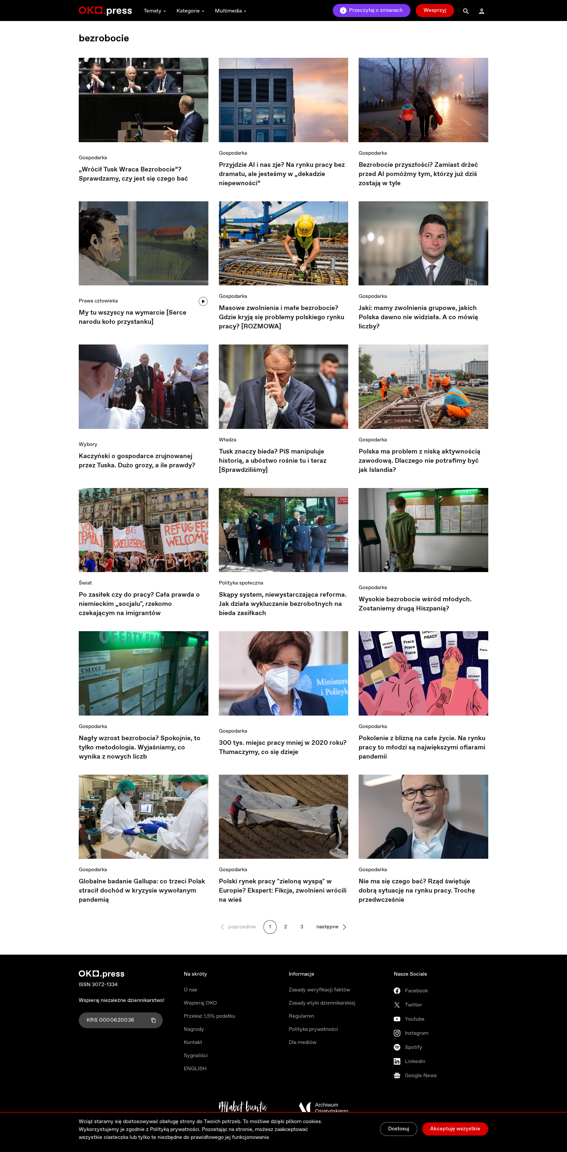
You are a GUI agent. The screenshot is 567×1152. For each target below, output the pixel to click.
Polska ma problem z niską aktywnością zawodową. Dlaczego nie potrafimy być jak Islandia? (419, 461)
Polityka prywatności (313, 1029)
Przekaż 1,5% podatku (209, 1016)
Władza (227, 439)
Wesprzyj (435, 10)
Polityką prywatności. (175, 1129)
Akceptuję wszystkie (455, 1128)
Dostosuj (398, 1128)
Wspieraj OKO (200, 1003)
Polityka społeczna (241, 583)
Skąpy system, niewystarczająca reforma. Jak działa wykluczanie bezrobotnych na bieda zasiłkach (282, 604)
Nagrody (194, 1029)
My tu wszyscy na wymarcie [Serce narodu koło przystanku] (132, 317)
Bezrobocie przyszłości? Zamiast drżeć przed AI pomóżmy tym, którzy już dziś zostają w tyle (418, 174)
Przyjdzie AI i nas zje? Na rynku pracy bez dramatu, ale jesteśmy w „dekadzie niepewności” (282, 174)
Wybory (88, 444)
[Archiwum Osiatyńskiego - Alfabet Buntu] (243, 1108)
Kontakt (193, 1042)
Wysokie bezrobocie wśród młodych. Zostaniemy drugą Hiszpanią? (415, 604)
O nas (190, 989)
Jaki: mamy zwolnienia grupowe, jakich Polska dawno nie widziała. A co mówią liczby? (418, 317)
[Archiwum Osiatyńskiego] (323, 1108)
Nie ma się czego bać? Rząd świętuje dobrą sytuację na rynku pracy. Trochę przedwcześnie (417, 890)
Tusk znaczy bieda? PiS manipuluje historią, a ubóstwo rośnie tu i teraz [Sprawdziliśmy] (272, 461)
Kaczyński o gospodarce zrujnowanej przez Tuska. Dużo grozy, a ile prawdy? (137, 461)
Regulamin (301, 1016)
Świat (85, 583)
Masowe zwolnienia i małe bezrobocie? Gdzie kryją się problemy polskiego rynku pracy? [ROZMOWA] (281, 317)
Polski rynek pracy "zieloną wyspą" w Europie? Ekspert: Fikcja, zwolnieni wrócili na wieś (282, 890)
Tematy (152, 11)
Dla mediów (302, 1042)
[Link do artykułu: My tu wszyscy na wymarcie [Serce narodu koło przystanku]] (143, 245)
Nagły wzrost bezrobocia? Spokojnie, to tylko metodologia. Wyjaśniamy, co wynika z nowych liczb (139, 747)
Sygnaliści (196, 1055)
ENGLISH (195, 1068)
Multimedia (228, 11)
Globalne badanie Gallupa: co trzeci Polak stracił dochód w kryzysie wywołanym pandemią (142, 890)
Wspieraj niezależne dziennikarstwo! (121, 1000)
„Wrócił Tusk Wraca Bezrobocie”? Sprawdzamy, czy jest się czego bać (133, 174)
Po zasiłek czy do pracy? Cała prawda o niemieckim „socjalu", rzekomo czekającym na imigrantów (139, 604)
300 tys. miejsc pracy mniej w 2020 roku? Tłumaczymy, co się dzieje (282, 748)
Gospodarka (93, 157)
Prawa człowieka (98, 301)
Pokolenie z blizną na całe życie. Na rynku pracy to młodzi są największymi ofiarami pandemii (422, 747)
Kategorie (188, 11)
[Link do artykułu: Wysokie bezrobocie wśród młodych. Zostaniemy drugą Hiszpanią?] (423, 532)
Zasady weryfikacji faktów (319, 989)
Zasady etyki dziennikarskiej (322, 1003)
